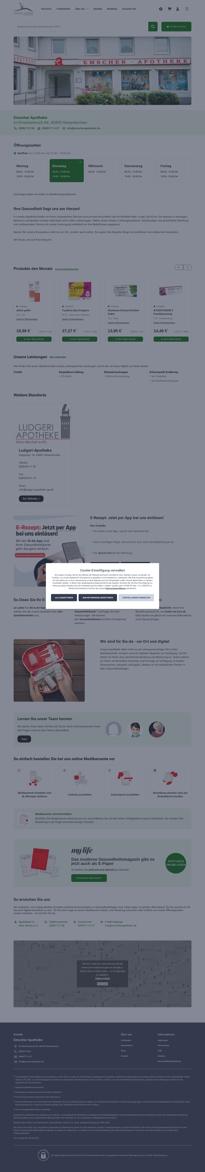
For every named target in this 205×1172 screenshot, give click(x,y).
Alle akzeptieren (64, 598)
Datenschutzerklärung (116, 588)
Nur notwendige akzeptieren (98, 598)
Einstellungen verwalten (136, 598)
